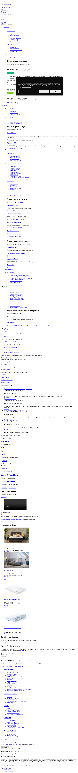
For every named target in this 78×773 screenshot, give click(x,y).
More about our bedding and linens (15, 285)
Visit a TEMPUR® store (6, 666)
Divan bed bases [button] (14, 184)
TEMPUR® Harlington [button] (15, 173)
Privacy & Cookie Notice (26, 87)
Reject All (44, 91)
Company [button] (7, 718)
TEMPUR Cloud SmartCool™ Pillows (12, 599)
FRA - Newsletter (6, 655)
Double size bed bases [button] (15, 157)
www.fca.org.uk (64, 761)
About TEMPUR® (11, 720)
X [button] (1, 16)
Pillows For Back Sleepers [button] (16, 122)
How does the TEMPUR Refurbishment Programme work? (21, 326)
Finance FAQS (10, 678)
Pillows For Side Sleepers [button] (16, 123)
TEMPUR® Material (12, 709)
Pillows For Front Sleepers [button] (16, 120)
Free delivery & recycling (7, 380)
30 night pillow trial (11, 674)
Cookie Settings (8, 768)
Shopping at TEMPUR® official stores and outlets (19, 689)
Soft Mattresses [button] (13, 47)
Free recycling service (12, 699)
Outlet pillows (11, 322)
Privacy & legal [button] (10, 731)
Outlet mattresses (12, 317)
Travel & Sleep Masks (9, 475)
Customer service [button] (10, 694)
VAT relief (9, 685)
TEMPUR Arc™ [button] (14, 175)
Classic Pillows (11, 133)
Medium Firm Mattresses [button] (16, 50)
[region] (39, 86)
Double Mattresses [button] (14, 35)
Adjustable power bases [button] (15, 188)
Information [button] (8, 670)
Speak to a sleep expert (18, 666)
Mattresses (5, 441)
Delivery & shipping (12, 681)
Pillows (4, 448)
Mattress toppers (12, 247)
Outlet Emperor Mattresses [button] (16, 298)
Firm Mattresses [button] (13, 51)
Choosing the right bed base (13, 711)
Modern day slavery (11, 726)
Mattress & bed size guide (13, 710)
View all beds (17, 236)
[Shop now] (18, 389)
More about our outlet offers (43, 326)
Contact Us (6, 331)
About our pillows (11, 148)
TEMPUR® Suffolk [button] (15, 168)
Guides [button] (6, 706)
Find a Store (7, 329)
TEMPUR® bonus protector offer (15, 677)
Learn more (8, 369)
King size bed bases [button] (14, 159)
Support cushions (12, 259)
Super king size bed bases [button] (16, 160)
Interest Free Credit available (10, 347)
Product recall (10, 702)
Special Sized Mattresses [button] (16, 41)
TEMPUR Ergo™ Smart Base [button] (17, 176)
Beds (3, 454)
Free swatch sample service (13, 698)
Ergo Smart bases (13, 231)
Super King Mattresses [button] (15, 38)
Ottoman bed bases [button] (14, 186)
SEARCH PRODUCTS (6, 25)
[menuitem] (43, 34)
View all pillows (20, 148)
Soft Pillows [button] (13, 111)
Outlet (4, 461)
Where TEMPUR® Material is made (15, 727)
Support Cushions (8, 481)
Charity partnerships (11, 725)
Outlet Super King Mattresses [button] (17, 297)
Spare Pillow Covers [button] (15, 282)
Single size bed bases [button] (15, 156)
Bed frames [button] (12, 185)
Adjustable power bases (14, 214)
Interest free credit (5, 382)
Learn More (15, 82)
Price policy (9, 679)
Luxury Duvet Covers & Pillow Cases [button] (19, 277)
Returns (8, 682)
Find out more (4, 497)
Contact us (9, 697)
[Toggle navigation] (1, 11)
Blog (5, 2)
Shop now (9, 82)
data (24, 84)
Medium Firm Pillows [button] (15, 114)
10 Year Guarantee (5, 377)
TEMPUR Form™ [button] (14, 172)
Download (3, 642)
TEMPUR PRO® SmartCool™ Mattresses (13, 546)
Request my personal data (13, 736)
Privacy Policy (22, 650)
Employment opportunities (13, 723)
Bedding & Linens (9, 488)
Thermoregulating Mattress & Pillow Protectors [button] (21, 278)
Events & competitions (12, 687)
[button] (6, 27)
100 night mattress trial (12, 672)
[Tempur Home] (3, 10)
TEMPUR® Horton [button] (14, 170)
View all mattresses (21, 104)
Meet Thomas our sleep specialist (15, 714)
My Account (7, 7)
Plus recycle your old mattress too (12, 352)
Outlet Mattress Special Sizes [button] (17, 299)
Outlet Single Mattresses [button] (15, 292)
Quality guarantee (11, 683)
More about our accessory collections (16, 267)
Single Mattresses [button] (14, 34)
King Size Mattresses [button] (15, 36)
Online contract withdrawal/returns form (16, 701)
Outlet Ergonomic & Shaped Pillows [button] (18, 307)
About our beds (10, 236)
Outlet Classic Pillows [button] (15, 306)
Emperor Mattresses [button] (14, 39)
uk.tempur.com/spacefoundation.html (12, 519)
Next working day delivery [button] (16, 57)
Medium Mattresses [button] (14, 48)
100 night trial (4, 374)
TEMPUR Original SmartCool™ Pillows (12, 628)
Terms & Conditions (11, 735)
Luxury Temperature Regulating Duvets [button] (19, 275)
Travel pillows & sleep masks (16, 253)
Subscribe (3, 656)
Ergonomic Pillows (12, 143)
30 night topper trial (11, 675)
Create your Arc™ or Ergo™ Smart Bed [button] (19, 177)
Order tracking (7, 4)
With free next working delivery (11, 341)
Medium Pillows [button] (14, 113)
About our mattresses (12, 104)
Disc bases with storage (14, 222)
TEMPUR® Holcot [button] (14, 169)
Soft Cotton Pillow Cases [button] (16, 281)
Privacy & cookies (11, 734)
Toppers (4, 468)
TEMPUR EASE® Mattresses (10, 570)
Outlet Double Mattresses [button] (16, 294)
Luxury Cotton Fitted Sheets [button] (16, 279)
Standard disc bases (13, 205)
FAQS (8, 686)
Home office (10, 265)
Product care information (13, 713)
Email (2, 653)
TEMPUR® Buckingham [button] (16, 166)
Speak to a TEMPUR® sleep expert (15, 690)
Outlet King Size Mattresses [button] (16, 295)
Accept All (55, 91)
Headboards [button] (13, 189)
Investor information (11, 722)
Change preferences (5, 357)
